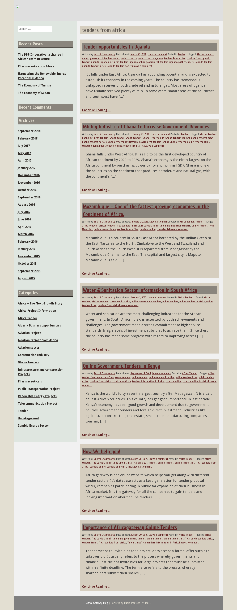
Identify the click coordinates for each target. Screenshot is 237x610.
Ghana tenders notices (94, 142)
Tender (181, 54)
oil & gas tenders (147, 462)
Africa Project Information (37, 310)
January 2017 (26, 168)
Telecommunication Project (37, 403)
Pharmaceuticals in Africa (36, 66)
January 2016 (26, 249)
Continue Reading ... (96, 110)
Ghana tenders (133, 138)
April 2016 (24, 227)
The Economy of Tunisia (34, 85)
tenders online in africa (195, 381)
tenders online (147, 229)
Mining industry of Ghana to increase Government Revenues (146, 127)
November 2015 (29, 256)
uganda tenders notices (120, 66)
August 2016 (26, 204)
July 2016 (24, 212)
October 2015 (27, 263)
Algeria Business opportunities (39, 325)
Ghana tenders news (202, 138)
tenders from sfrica (115, 542)
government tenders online (105, 58)
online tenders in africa (192, 301)
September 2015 (29, 271)
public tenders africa (202, 538)
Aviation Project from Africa (38, 340)
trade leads (163, 229)
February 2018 (27, 138)
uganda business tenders (114, 62)
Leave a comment (157, 54)
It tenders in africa (151, 225)
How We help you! (101, 451)
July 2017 (24, 145)
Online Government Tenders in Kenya (121, 366)
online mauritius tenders (176, 225)
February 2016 (27, 241)
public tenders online (110, 145)
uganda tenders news (94, 66)
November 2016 (29, 182)
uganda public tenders (181, 62)
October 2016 (27, 190)
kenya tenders (122, 377)
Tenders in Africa (121, 381)
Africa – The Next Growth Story (40, 303)
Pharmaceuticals (30, 381)
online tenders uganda (150, 58)
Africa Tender (187, 221)
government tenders (150, 142)
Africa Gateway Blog (97, 603)
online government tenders (146, 301)
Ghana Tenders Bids (153, 138)
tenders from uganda (198, 58)
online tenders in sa (105, 229)
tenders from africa (174, 58)
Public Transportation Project (39, 389)
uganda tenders (203, 62)
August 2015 (26, 278)
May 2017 (24, 153)
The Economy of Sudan (34, 93)
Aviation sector (28, 347)
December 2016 (29, 175)
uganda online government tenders (148, 62)
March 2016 (26, 234)
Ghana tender (116, 138)
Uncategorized (28, 418)
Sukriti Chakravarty (104, 54)
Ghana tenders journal (177, 138)
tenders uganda (90, 62)
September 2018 (29, 131)
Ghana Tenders (28, 362)
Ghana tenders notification (123, 142)
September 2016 (29, 197)
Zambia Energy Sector (33, 425)
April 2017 (24, 160)
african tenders (208, 134)
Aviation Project (29, 333)
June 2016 (24, 219)
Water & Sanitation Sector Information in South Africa (140, 290)
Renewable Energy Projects (37, 396)
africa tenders (90, 225)
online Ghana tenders (174, 142)
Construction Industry (33, 355)
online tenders (129, 58)
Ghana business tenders (95, 138)
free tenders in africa (128, 225)
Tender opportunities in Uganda (116, 47)
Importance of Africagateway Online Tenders (130, 527)
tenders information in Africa (148, 381)
